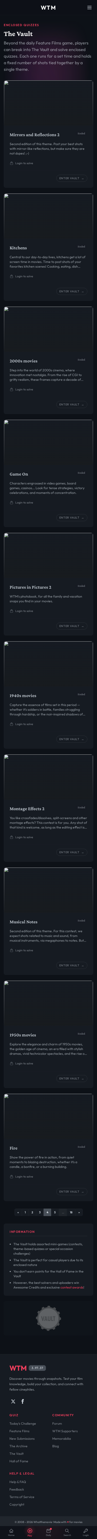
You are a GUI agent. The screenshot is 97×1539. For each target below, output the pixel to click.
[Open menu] (89, 7)
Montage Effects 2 (27, 808)
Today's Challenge (22, 1423)
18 (71, 1212)
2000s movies (23, 360)
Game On (19, 473)
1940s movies (23, 695)
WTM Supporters (65, 1431)
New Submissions (22, 1438)
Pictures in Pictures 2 (30, 587)
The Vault (16, 1454)
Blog (55, 1446)
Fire (13, 1147)
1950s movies (23, 1034)
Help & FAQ (17, 1482)
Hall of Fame (18, 1461)
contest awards (72, 1287)
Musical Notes (23, 921)
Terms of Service (21, 1497)
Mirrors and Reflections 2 (35, 134)
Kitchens (18, 247)
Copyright (16, 1504)
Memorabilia (61, 1438)
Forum (57, 1423)
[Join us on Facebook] (22, 1401)
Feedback (16, 1489)
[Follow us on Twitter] (13, 1401)
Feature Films (19, 1431)
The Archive (18, 1446)
